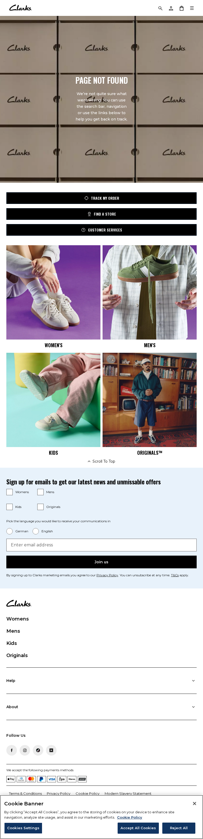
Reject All (179, 828)
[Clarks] (20, 8)
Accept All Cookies (138, 828)
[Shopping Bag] (181, 8)
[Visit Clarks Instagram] (25, 750)
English (47, 531)
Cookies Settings (23, 828)
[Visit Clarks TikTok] (38, 750)
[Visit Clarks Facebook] (11, 750)
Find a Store (105, 214)
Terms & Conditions (25, 793)
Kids (18, 507)
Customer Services (105, 230)
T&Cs (175, 575)
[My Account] (171, 8)
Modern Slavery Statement (128, 793)
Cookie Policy (87, 793)
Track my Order (105, 198)
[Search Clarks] (160, 8)
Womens (22, 492)
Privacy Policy (107, 575)
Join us (101, 562)
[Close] (194, 803)
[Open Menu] (192, 8)
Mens (50, 492)
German (21, 531)
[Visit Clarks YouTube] (51, 750)
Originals (53, 507)
